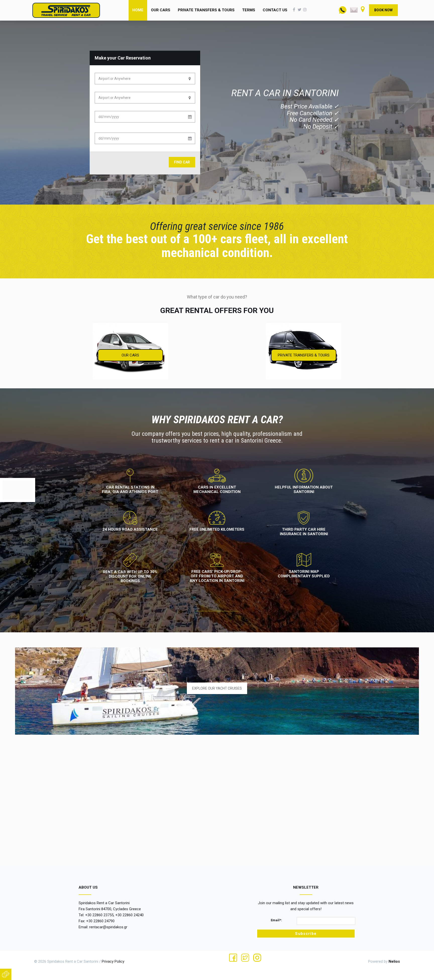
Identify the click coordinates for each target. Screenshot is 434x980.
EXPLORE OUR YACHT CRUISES (217, 688)
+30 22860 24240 (129, 915)
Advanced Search (113, 163)
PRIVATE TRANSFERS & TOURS (304, 355)
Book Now (383, 10)
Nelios (394, 961)
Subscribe (305, 933)
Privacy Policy (113, 961)
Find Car (182, 162)
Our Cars (160, 10)
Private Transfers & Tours (206, 10)
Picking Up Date (106, 118)
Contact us (275, 10)
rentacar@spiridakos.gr (108, 927)
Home (137, 10)
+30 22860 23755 (99, 915)
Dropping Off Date (108, 139)
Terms (248, 10)
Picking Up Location (109, 80)
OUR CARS (130, 355)
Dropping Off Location (111, 99)
